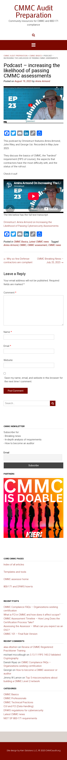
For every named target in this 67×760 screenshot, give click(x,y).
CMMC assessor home (16, 579)
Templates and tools (15, 571)
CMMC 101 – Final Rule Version (20, 633)
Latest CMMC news (39, 241)
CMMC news (54, 245)
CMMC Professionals (15, 698)
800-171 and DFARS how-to (18, 586)
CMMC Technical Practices (18, 702)
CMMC (23, 245)
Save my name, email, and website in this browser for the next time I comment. (33, 379)
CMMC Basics (21, 241)
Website (8, 360)
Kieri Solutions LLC (28, 750)
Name (8, 332)
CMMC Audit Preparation (33, 11)
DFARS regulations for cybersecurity (23, 710)
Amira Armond (42, 81)
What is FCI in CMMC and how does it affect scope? (32, 614)
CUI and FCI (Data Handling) (19, 706)
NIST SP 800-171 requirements (20, 718)
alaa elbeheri (11, 647)
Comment (10, 292)
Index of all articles (14, 564)
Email (7, 346)
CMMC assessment (37, 245)
